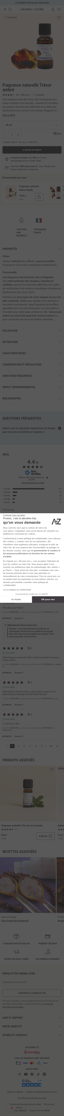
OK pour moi (48, 599)
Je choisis (16, 599)
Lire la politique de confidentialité (17, 590)
